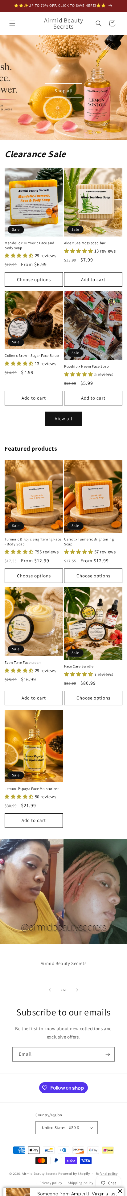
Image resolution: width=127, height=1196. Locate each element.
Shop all (64, 90)
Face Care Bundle (79, 666)
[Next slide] (77, 990)
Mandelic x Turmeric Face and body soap (30, 245)
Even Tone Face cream (23, 662)
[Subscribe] (107, 1054)
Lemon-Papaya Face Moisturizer (32, 788)
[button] (12, 23)
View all (63, 418)
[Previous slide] (50, 990)
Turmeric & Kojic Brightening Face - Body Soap (33, 541)
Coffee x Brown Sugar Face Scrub (32, 355)
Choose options (34, 279)
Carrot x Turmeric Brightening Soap (89, 541)
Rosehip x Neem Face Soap (86, 366)
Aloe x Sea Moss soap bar (84, 243)
